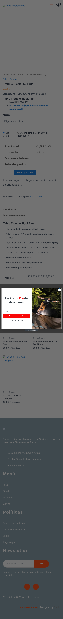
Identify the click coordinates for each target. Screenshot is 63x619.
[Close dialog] (59, 289)
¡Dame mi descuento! (16, 316)
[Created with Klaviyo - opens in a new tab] (31, 330)
